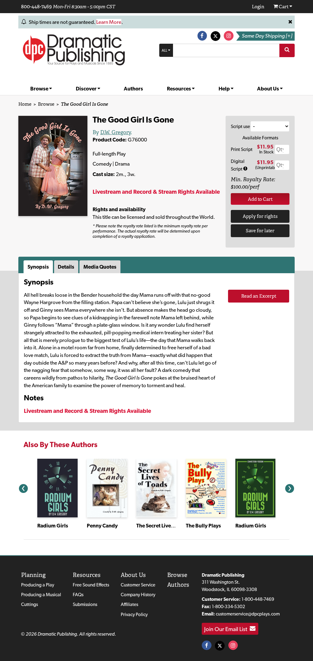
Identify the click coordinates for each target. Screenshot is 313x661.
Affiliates (129, 604)
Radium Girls (52, 526)
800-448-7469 (36, 6)
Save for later (260, 230)
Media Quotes (99, 267)
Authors (133, 89)
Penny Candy (102, 526)
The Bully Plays (203, 526)
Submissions (85, 604)
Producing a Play (37, 585)
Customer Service (138, 585)
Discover (87, 89)
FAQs (78, 594)
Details (66, 267)
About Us (268, 89)
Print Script (241, 149)
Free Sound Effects (91, 585)
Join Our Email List (227, 628)
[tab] (39, 266)
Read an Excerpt (258, 296)
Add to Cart (260, 199)
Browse (39, 89)
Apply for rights (260, 216)
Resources (179, 89)
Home (24, 104)
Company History (138, 594)
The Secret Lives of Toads (165, 526)
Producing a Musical (41, 594)
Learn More (108, 22)
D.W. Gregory (115, 132)
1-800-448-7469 (257, 599)
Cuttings (29, 604)
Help (225, 89)
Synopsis (38, 267)
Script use (240, 126)
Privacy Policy (134, 614)
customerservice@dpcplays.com (248, 614)
